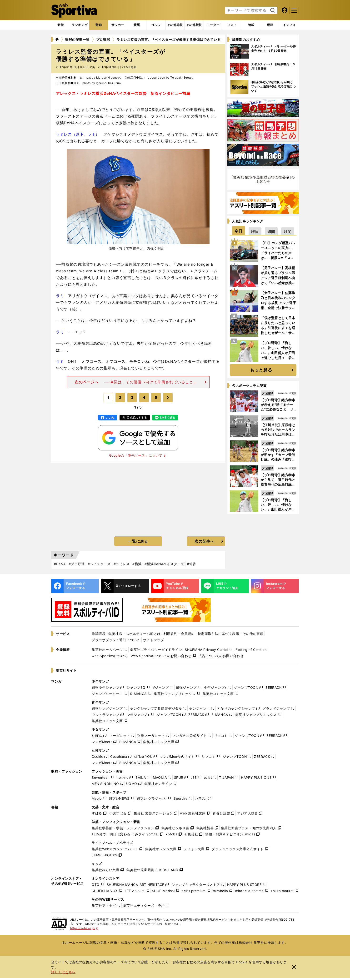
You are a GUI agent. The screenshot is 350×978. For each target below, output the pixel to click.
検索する (272, 10)
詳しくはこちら (63, 972)
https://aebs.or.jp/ (84, 928)
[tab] (98, 25)
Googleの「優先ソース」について (135, 455)
